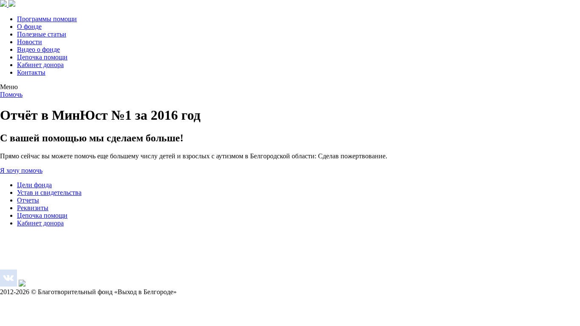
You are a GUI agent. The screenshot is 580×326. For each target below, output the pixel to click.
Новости (29, 41)
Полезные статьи (41, 34)
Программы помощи (47, 18)
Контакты (31, 72)
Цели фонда (34, 184)
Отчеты (28, 200)
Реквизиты (32, 207)
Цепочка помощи (42, 57)
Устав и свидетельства (49, 192)
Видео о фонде (38, 49)
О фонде (29, 26)
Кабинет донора (40, 64)
